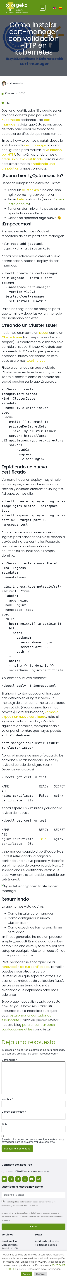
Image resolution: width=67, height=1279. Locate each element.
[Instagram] (11, 1179)
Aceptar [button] (26, 1274)
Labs (7, 103)
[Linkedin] (18, 1179)
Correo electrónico (14, 1111)
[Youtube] (32, 1179)
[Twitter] (4, 1179)
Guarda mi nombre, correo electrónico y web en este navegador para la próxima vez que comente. (33, 1140)
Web (4, 1124)
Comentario (9, 1059)
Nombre (7, 1099)
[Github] (25, 1179)
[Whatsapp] (38, 1179)
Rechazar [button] (40, 1274)
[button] (42, 8)
